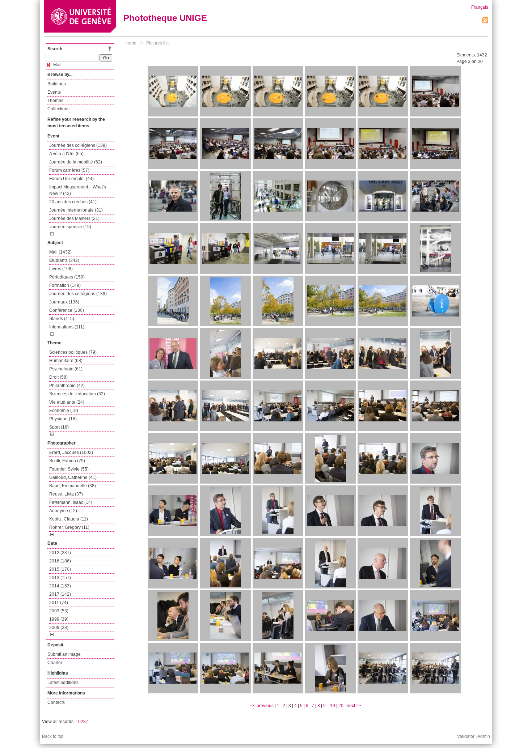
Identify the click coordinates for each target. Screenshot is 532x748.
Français (479, 7)
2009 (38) (58, 627)
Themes (55, 100)
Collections (58, 108)
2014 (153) (60, 585)
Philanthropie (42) (67, 385)
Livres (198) (61, 268)
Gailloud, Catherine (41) (73, 477)
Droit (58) (58, 377)
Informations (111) (66, 327)
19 (332, 705)
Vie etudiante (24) (66, 402)
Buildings (56, 83)
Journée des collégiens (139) (78, 145)
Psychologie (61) (66, 368)
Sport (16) (59, 427)
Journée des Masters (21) (74, 218)
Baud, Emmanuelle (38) (72, 485)
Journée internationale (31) (76, 210)
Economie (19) (63, 410)
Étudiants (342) (64, 260)
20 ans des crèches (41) (73, 201)
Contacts (56, 702)
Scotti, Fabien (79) (67, 460)
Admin (483, 736)
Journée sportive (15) (70, 226)
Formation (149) (65, 285)
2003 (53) (58, 610)
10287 (82, 721)
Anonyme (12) (63, 510)
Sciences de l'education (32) (77, 393)
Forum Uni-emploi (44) (71, 178)
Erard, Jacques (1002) (71, 452)
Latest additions (63, 682)
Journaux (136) (64, 302)
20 (340, 705)
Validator (465, 736)
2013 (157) (60, 577)
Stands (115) (61, 318)
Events (54, 92)
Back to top (53, 736)
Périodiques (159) (67, 277)
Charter (54, 662)
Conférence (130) (66, 310)
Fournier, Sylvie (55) (69, 469)
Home (130, 43)
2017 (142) (60, 594)
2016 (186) (60, 561)
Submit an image (64, 654)
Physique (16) (63, 418)
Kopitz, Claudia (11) (68, 519)
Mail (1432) (60, 252)
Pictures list (157, 43)
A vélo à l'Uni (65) (66, 153)
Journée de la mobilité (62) (75, 162)
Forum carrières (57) (69, 170)
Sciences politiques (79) (73, 352)
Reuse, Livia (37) (66, 494)
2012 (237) (60, 552)
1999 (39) (58, 619)
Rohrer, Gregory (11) (69, 527)
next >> (354, 705)
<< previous (262, 705)
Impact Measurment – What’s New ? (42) (77, 190)
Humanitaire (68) (66, 360)
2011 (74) (58, 602)
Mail (57, 64)
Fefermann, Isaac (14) (70, 502)
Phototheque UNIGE (165, 18)
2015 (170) (60, 569)
